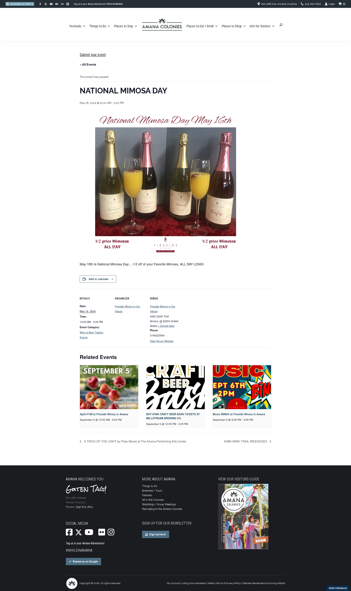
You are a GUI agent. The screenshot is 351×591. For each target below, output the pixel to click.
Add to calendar (99, 279)
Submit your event (93, 54)
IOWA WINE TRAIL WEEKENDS (246, 441)
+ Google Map (166, 326)
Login (332, 4)
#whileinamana (79, 550)
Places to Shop (232, 26)
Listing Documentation (194, 583)
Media (211, 583)
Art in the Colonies (153, 499)
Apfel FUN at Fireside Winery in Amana (104, 414)
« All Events (88, 64)
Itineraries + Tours (152, 490)
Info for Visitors (260, 26)
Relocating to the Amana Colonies (162, 508)
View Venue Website (161, 341)
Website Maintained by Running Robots (263, 583)
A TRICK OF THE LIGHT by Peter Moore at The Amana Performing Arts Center (134, 441)
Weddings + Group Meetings (159, 504)
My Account (173, 583)
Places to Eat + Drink (200, 26)
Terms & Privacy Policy (228, 583)
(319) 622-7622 (84, 506)
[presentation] (109, 387)
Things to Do (97, 26)
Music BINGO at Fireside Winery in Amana (239, 414)
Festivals (75, 26)
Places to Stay (123, 26)
